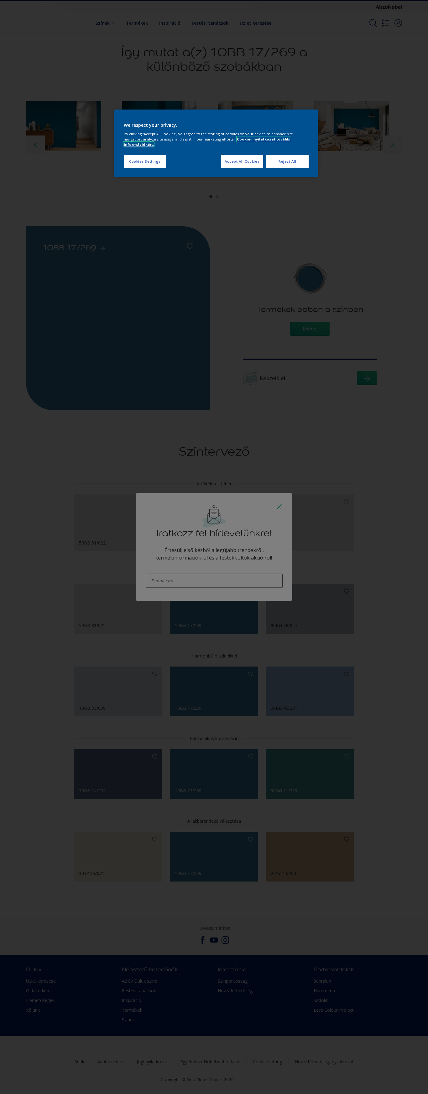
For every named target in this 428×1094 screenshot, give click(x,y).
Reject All (287, 161)
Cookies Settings (145, 161)
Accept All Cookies (242, 161)
